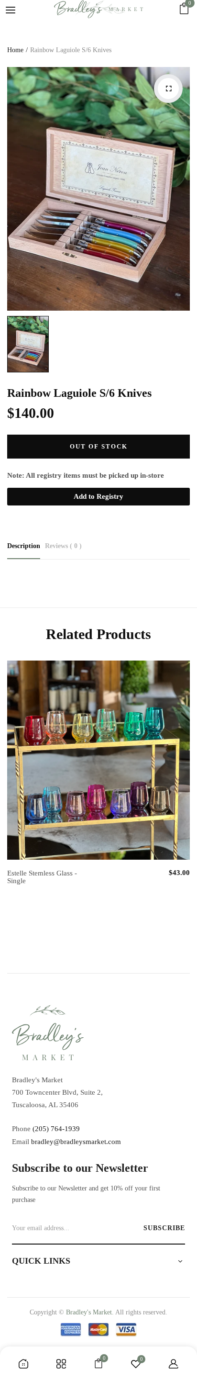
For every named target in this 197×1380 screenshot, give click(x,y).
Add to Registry (98, 496)
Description (23, 546)
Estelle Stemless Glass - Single (42, 877)
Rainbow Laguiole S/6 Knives (79, 393)
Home (15, 50)
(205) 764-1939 (56, 1129)
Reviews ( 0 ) (63, 546)
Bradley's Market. (90, 1312)
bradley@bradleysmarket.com (76, 1141)
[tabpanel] (98, 783)
